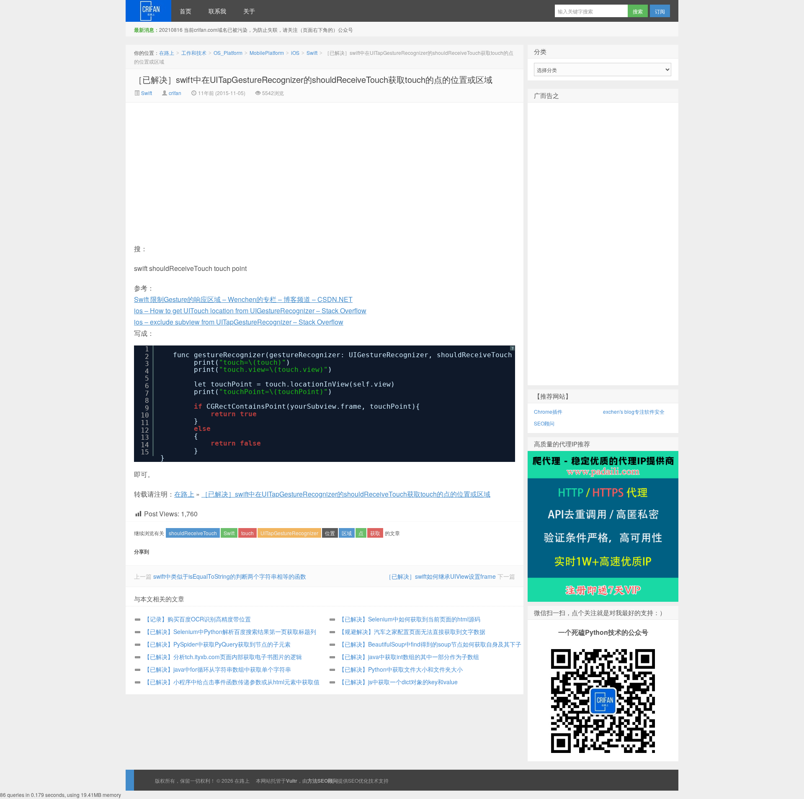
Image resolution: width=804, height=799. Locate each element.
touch (247, 532)
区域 (347, 532)
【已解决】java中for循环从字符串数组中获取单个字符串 (217, 669)
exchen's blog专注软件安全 (634, 411)
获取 (375, 532)
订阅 (660, 11)
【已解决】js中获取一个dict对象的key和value (398, 682)
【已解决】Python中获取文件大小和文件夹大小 (401, 669)
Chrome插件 (548, 411)
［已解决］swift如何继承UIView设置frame (441, 576)
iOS (295, 52)
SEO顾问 (544, 423)
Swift (312, 52)
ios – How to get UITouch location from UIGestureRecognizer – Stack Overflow (250, 310)
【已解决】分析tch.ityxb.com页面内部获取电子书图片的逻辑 (223, 656)
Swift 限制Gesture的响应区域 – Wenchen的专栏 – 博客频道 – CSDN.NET (243, 299)
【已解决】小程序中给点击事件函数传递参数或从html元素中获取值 (232, 682)
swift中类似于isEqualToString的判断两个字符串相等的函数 (229, 576)
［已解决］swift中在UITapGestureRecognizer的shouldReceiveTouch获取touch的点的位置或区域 (313, 79)
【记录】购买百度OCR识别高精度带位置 (197, 619)
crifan (175, 92)
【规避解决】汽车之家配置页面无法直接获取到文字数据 (412, 631)
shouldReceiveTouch (193, 532)
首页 (185, 11)
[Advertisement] (253, 165)
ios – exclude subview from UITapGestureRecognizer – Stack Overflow (238, 322)
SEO (353, 780)
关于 (249, 11)
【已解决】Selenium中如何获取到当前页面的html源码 (409, 619)
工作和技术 (193, 52)
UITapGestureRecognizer (289, 532)
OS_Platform (228, 52)
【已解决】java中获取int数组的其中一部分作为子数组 (409, 656)
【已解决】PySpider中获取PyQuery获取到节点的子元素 (217, 644)
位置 (330, 532)
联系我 (217, 11)
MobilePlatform (267, 52)
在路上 (148, 11)
